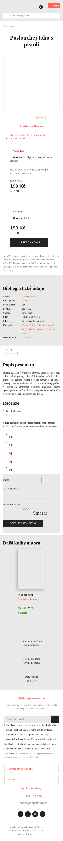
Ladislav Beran (31, 126)
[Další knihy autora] (43, 543)
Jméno (6, 480)
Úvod (5, 26)
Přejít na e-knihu (32, 242)
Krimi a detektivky (47, 325)
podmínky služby (25, 757)
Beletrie (33, 325)
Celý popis (8, 270)
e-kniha (28, 337)
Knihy (13, 26)
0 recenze (41, 117)
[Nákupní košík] (38, 6)
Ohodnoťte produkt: (12, 504)
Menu (56, 5)
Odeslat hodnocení (23, 523)
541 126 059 (33, 796)
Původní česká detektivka (34, 329)
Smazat (40, 513)
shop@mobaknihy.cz (33, 803)
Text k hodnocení (11, 488)
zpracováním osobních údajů (32, 725)
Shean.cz (30, 834)
